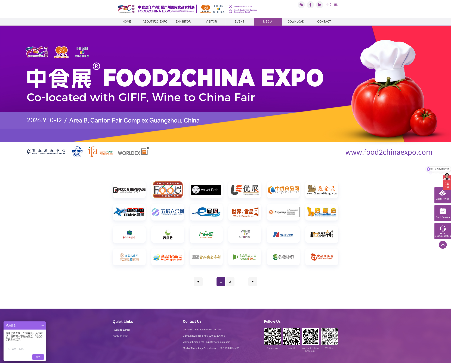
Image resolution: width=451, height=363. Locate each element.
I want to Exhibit (121, 329)
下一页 (252, 281)
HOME (127, 21)
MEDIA (267, 21)
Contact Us (192, 321)
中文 (329, 4)
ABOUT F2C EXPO (155, 21)
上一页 (198, 281)
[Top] (443, 245)
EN (336, 4)
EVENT (239, 21)
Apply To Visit (120, 335)
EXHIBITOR (183, 21)
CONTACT (324, 21)
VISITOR (211, 21)
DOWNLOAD (296, 21)
